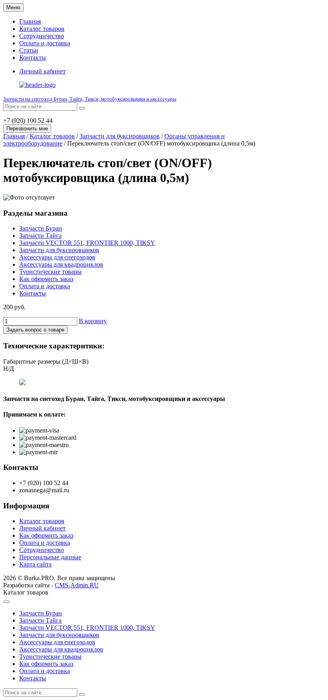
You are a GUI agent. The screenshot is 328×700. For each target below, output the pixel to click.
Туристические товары (50, 271)
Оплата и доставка (44, 43)
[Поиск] (82, 108)
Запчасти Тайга (40, 235)
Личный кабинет (42, 528)
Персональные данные (50, 557)
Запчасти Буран (40, 228)
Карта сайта (35, 564)
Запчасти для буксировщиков (120, 136)
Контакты (32, 57)
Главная (30, 21)
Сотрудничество (41, 35)
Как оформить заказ (46, 278)
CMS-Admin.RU (77, 585)
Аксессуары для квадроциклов (61, 264)
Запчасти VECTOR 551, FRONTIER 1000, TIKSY (87, 242)
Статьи (28, 50)
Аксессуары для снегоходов (57, 257)
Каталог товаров (41, 28)
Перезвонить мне (27, 128)
